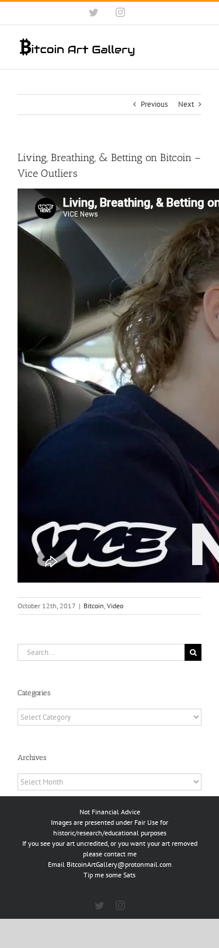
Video (115, 605)
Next (186, 104)
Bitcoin (94, 605)
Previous (154, 104)
